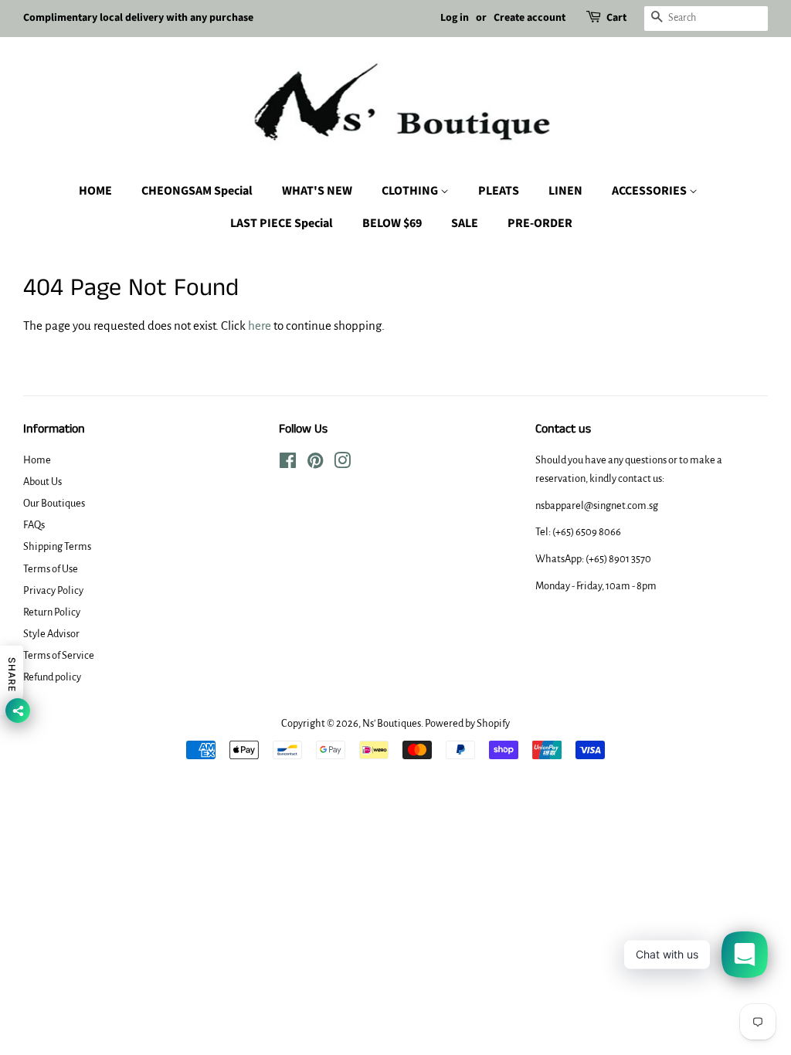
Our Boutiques (54, 503)
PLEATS (498, 190)
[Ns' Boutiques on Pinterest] (315, 464)
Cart (616, 17)
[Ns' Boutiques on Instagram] (342, 464)
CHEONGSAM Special (197, 190)
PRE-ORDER (540, 223)
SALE (464, 223)
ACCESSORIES (650, 190)
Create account (529, 17)
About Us (42, 481)
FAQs (34, 525)
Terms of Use (50, 569)
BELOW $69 (392, 223)
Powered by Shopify (467, 723)
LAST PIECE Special (281, 223)
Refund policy (52, 677)
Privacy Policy (53, 590)
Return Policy (51, 612)
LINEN (565, 190)
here (259, 325)
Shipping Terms (57, 546)
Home (37, 460)
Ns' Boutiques (391, 723)
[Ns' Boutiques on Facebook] (288, 464)
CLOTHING (411, 190)
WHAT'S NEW (317, 190)
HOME (95, 190)
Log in (454, 17)
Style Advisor (51, 633)
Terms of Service (58, 655)
